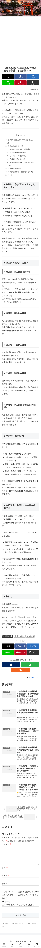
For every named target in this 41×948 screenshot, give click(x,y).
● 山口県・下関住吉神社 (17, 156)
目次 (17, 135)
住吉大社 (31, 636)
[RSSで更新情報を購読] (20, 670)
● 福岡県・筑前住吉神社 (17, 152)
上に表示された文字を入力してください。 (19, 905)
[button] (33, 82)
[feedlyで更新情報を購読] (30, 664)
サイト (4, 884)
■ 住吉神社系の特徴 (13, 168)
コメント (6, 844)
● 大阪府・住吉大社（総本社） (20, 149)
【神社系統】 (8, 636)
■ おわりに (10, 175)
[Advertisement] (20, 41)
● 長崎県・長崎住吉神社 (17, 159)
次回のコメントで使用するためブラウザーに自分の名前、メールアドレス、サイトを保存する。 (20, 895)
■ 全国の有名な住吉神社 (15, 146)
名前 (5, 868)
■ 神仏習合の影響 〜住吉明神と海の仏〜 (20, 172)
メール (6, 876)
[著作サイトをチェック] (11, 664)
